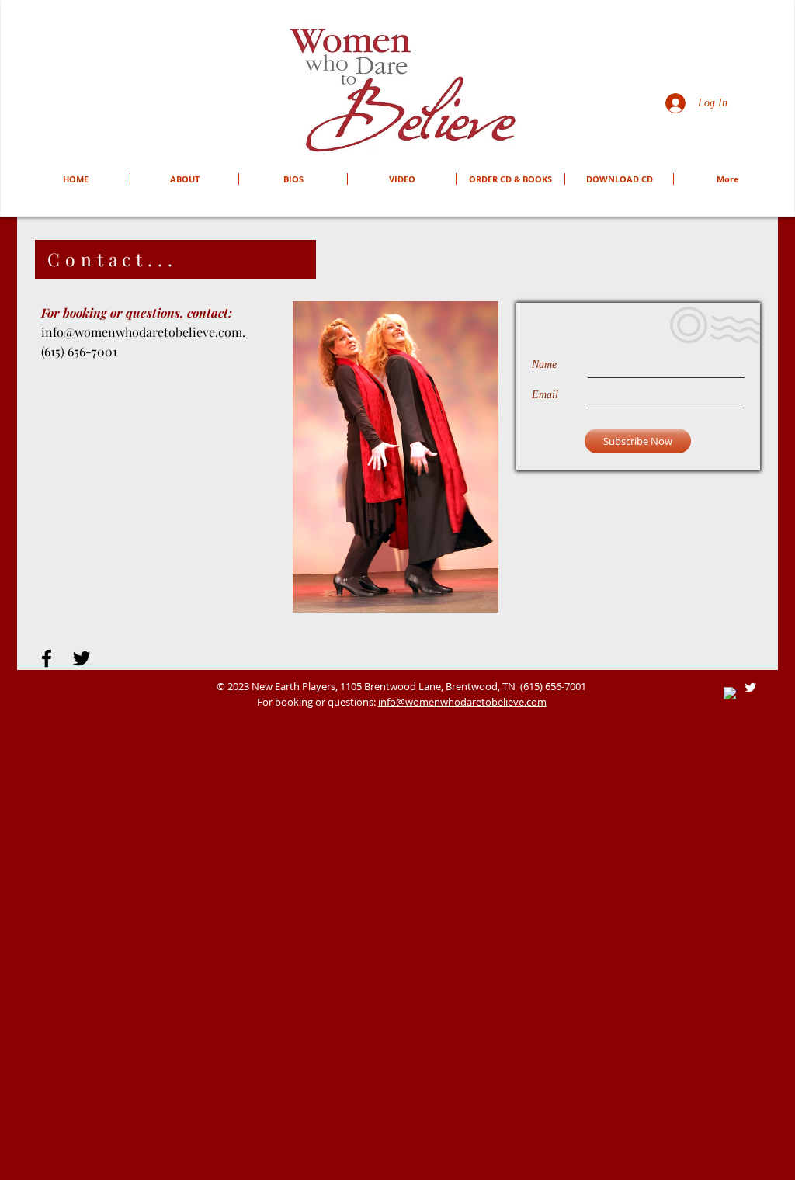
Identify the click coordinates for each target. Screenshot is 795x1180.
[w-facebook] (730, 693)
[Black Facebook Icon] (46, 658)
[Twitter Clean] (750, 687)
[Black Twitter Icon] (81, 658)
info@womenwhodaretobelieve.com (462, 702)
